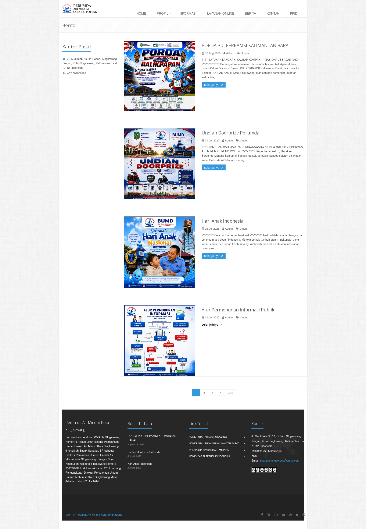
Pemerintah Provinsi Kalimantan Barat (214, 443)
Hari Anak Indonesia (223, 221)
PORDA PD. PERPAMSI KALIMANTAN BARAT (246, 45)
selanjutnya (212, 84)
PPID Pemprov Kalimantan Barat (209, 449)
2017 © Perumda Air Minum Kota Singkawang (94, 515)
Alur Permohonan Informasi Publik (238, 310)
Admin (230, 53)
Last (230, 392)
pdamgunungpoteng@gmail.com (279, 460)
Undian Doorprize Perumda (230, 133)
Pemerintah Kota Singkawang (208, 436)
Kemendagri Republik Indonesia (209, 456)
